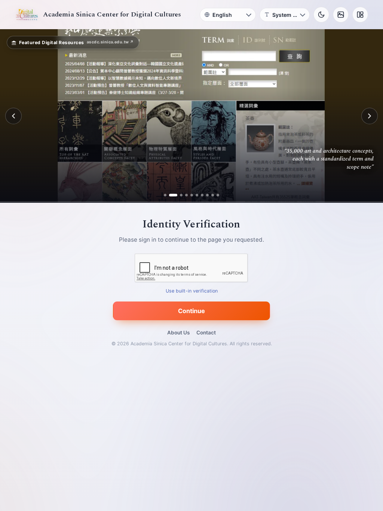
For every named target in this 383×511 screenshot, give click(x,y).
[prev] (13, 116)
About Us (178, 333)
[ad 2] (173, 195)
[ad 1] (168, 195)
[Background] (341, 14)
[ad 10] (215, 195)
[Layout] (360, 14)
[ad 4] (184, 195)
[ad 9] (210, 195)
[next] (369, 116)
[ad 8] (204, 195)
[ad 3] (178, 195)
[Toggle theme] (321, 14)
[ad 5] (189, 195)
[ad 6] (194, 195)
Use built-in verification (192, 291)
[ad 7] (199, 195)
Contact (206, 333)
